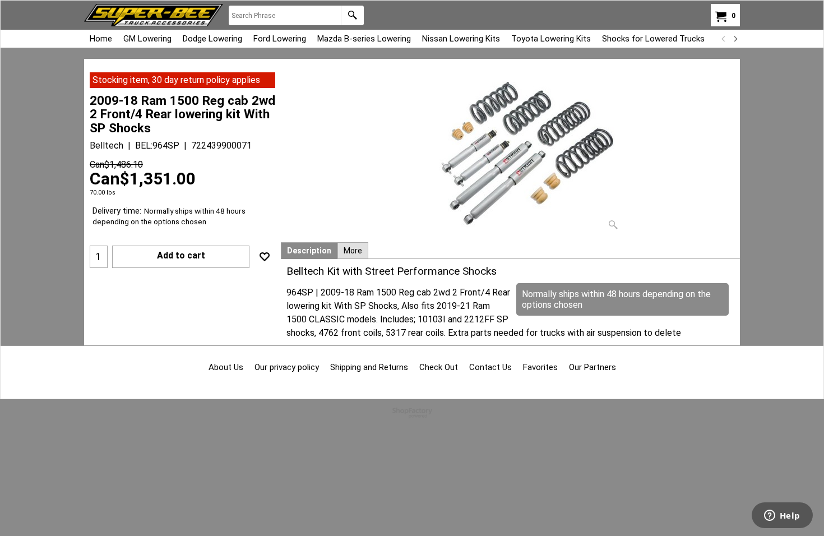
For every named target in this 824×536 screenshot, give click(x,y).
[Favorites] (264, 256)
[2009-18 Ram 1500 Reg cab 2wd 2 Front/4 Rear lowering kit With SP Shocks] (511, 153)
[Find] (352, 15)
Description (309, 250)
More (353, 250)
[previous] (724, 39)
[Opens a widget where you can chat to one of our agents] (782, 516)
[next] (735, 39)
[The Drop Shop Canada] (153, 15)
